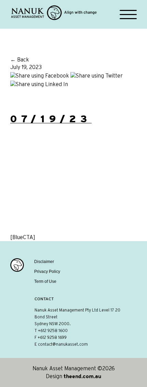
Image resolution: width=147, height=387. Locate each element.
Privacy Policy (47, 271)
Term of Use (45, 281)
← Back (19, 60)
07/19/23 (51, 119)
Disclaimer (44, 261)
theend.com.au (82, 376)
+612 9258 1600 (53, 331)
